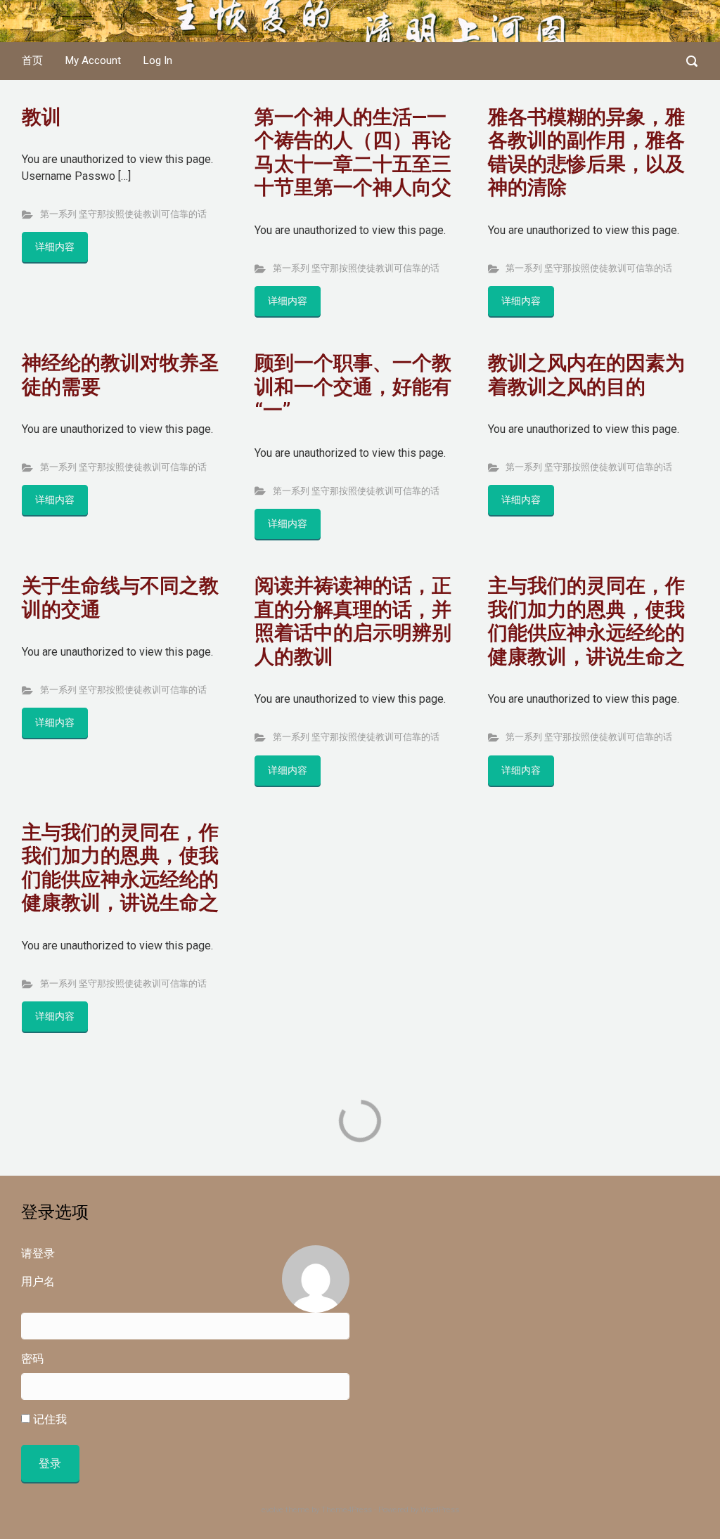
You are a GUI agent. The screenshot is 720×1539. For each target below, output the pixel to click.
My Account (93, 60)
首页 (32, 60)
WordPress (439, 1509)
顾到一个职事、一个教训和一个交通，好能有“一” (353, 386)
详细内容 (55, 246)
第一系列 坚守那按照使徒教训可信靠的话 (123, 214)
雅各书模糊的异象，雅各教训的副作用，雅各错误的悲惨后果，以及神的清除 (586, 152)
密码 (32, 1358)
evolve (272, 1509)
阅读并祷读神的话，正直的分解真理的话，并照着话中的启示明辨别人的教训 (353, 621)
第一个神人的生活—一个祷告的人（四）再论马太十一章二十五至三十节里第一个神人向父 (353, 152)
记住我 (48, 1419)
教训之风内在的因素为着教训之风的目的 (586, 374)
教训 (41, 117)
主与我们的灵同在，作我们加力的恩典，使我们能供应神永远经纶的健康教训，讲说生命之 (586, 621)
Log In (157, 60)
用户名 (38, 1281)
